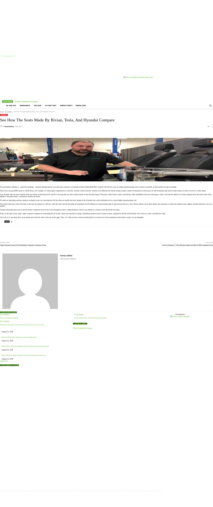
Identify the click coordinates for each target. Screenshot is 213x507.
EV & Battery (9, 112)
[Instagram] (202, 56)
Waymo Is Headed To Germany (26, 101)
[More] (68, 132)
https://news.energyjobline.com (68, 258)
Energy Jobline (9, 126)
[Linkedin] (205, 56)
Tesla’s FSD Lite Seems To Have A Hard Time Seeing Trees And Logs (23, 355)
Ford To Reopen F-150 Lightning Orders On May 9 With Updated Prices (187, 245)
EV (11, 221)
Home (2, 112)
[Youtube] (211, 56)
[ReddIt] (52, 132)
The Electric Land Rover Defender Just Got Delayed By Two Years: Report (22, 324)
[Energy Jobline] (1, 126)
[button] (210, 105)
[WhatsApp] (36, 132)
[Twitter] (208, 56)
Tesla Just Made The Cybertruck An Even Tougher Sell (90, 318)
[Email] (60, 132)
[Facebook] (199, 56)
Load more (4, 361)
